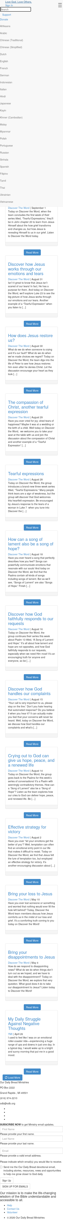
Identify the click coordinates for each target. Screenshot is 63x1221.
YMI (10, 1034)
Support (6, 14)
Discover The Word (18, 208)
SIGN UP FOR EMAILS (15, 1186)
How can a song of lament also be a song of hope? (30, 543)
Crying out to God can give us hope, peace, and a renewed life (31, 760)
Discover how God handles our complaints (29, 691)
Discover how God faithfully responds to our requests (30, 618)
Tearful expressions (26, 473)
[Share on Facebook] (7, 250)
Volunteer (12, 1212)
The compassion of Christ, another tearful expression (28, 406)
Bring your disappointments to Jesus (31, 954)
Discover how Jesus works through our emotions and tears (26, 268)
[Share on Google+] (12, 250)
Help (9, 1205)
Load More (13, 1077)
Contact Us (13, 1208)
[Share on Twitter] (16, 250)
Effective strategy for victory (27, 829)
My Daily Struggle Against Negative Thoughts (24, 1023)
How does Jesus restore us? (30, 337)
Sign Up (6, 1180)
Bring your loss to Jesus (30, 893)
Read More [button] (32, 252)
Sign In (9, 5)
